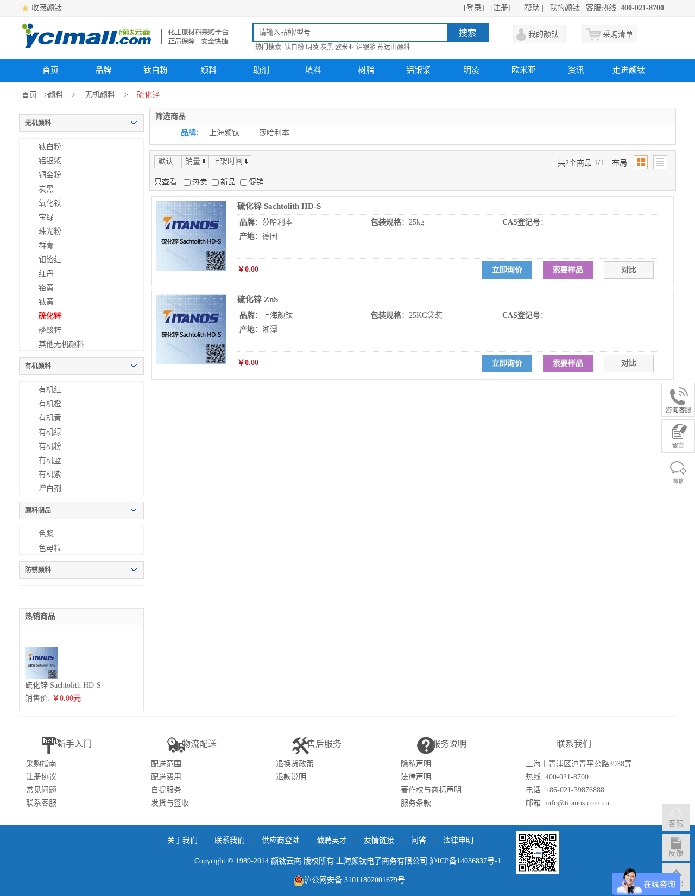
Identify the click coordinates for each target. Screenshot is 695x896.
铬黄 (46, 288)
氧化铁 (50, 203)
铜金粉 (50, 175)
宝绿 (46, 217)
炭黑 (326, 47)
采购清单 (618, 34)
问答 (418, 840)
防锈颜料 (38, 570)
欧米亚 (345, 47)
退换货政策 (295, 764)
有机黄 (50, 418)
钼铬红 (50, 259)
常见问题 (41, 790)
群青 (46, 245)
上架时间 (227, 161)
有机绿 (50, 432)
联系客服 (41, 803)
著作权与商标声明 (431, 790)
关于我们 (182, 840)
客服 (676, 824)
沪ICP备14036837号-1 (465, 861)
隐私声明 (416, 764)
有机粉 (50, 446)
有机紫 (50, 474)
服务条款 (416, 803)
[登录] (474, 8)
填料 (313, 70)
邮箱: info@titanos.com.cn (567, 803)
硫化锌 (50, 316)
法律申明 (458, 840)
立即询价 (507, 270)
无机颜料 (100, 95)
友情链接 (379, 840)
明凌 (312, 47)
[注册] (500, 8)
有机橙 (50, 404)
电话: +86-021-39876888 (565, 790)
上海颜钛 (224, 133)
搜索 (467, 32)
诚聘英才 (332, 840)
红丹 (46, 274)
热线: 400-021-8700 (557, 777)
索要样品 (568, 270)
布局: (620, 163)
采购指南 (41, 764)
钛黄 (46, 302)
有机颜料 (38, 366)
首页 (50, 70)
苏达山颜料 (393, 47)
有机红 (50, 390)
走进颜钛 (628, 70)
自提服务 (166, 790)
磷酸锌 (50, 330)
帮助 (532, 8)
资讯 (576, 70)
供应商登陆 (281, 840)
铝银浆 (366, 47)
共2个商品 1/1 (581, 163)
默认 (165, 161)
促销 (256, 182)
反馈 (676, 853)
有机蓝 (50, 460)
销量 (192, 161)
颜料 (208, 70)
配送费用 (166, 777)
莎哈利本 (274, 133)
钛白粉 (294, 47)
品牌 (103, 70)
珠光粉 (50, 231)
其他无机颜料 (61, 344)
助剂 (261, 70)
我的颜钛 (564, 8)
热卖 (201, 182)
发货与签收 (170, 803)
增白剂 (50, 488)
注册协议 (41, 777)
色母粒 (50, 548)
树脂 (366, 70)
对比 (628, 270)
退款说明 (291, 777)
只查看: (166, 182)
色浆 (46, 534)
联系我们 (229, 840)
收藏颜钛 (46, 8)
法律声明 (416, 777)
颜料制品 (38, 510)
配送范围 (166, 764)
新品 (229, 182)
